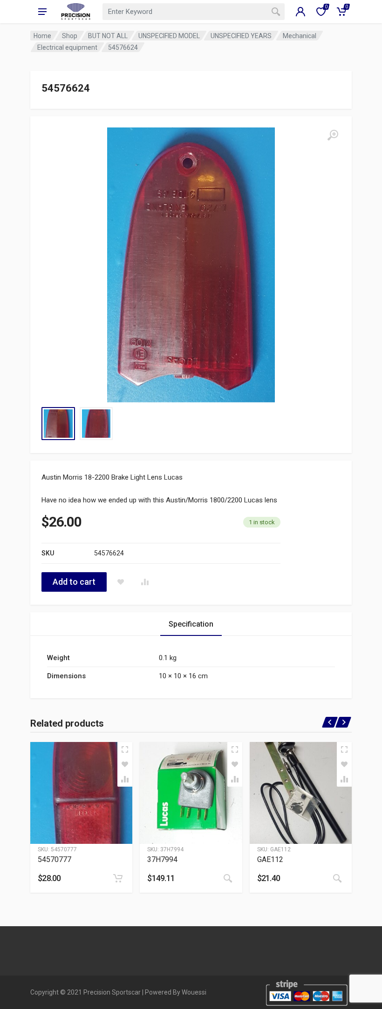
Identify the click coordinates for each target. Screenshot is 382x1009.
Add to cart (74, 582)
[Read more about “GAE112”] (337, 878)
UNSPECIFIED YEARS (241, 36)
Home (42, 36)
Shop (69, 36)
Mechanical (299, 36)
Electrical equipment (67, 47)
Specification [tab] (191, 624)
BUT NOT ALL (108, 36)
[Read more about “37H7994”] (227, 878)
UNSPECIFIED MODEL (169, 36)
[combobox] (193, 11)
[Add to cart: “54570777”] (117, 878)
